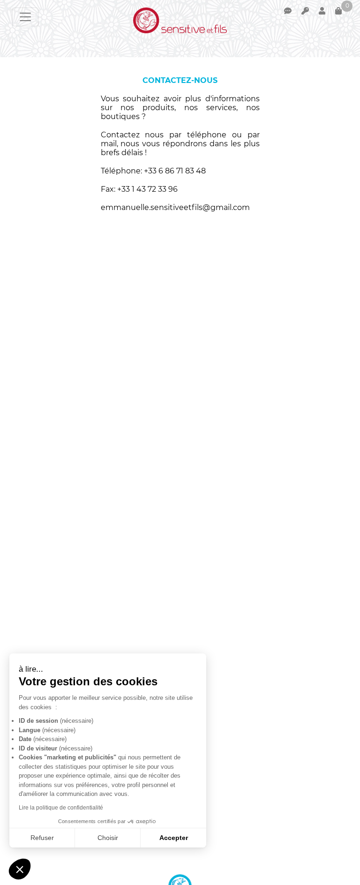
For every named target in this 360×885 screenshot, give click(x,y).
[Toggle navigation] (25, 17)
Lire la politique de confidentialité (61, 807)
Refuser (42, 837)
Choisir (108, 837)
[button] (19, 869)
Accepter (173, 837)
